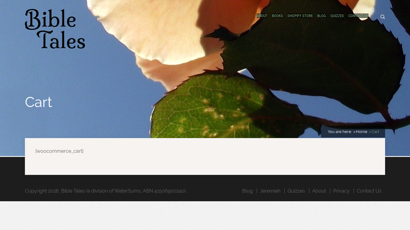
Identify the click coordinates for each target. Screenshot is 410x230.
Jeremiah (270, 191)
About (262, 15)
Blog (321, 15)
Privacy (341, 191)
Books (277, 15)
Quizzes (337, 15)
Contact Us (358, 15)
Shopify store (300, 15)
